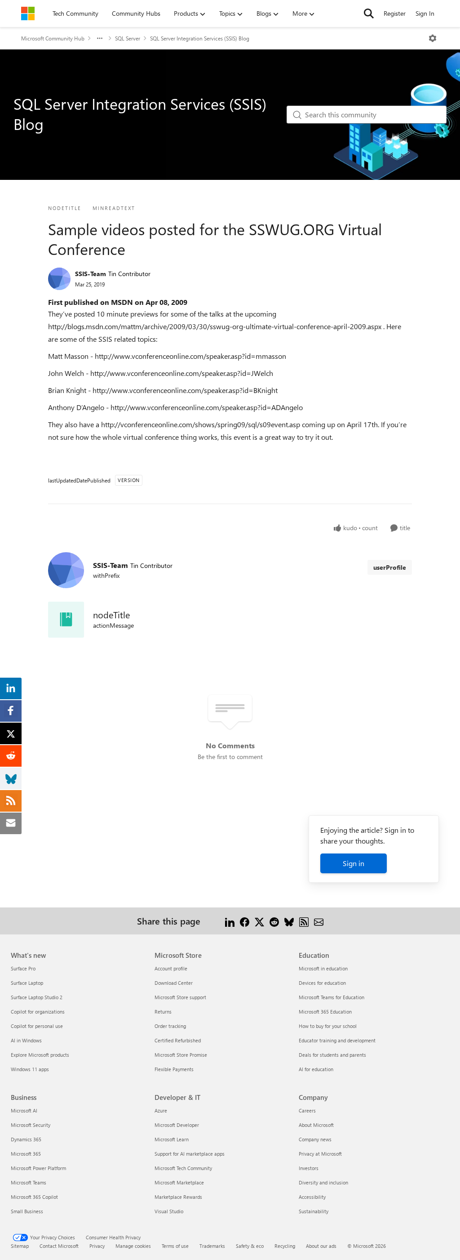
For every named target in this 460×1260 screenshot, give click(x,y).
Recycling (284, 1245)
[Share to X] (259, 920)
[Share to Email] (318, 920)
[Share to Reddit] (274, 920)
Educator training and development (337, 1040)
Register (395, 13)
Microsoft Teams (28, 1182)
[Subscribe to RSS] (304, 920)
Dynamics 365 (26, 1139)
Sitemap (20, 1245)
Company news (315, 1139)
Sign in (353, 863)
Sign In (425, 13)
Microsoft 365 (26, 1153)
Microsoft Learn (172, 1139)
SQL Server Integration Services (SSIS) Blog (199, 38)
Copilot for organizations (38, 1011)
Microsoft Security (30, 1124)
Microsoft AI (24, 1110)
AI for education (316, 1069)
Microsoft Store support (180, 997)
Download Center (174, 982)
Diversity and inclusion (323, 1182)
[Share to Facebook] (244, 920)
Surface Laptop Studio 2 (36, 997)
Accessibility (312, 1196)
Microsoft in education (323, 968)
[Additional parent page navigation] (99, 38)
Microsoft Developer (177, 1124)
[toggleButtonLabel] (432, 38)
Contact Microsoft (59, 1245)
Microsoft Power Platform (38, 1168)
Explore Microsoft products (40, 1054)
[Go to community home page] (28, 13)
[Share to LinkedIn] (229, 920)
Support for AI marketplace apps (190, 1153)
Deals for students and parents (332, 1054)
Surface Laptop (27, 982)
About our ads (321, 1245)
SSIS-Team (90, 273)
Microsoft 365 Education (325, 1011)
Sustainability (313, 1211)
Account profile (171, 968)
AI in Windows (26, 1040)
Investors (308, 1168)
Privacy (97, 1245)
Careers (307, 1110)
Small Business (27, 1211)
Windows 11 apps (30, 1069)
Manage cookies (133, 1245)
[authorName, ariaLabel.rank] (59, 279)
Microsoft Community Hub (52, 38)
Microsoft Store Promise (181, 1054)
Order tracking (170, 1026)
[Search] (368, 13)
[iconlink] (66, 620)
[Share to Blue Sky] (289, 920)
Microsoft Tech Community (183, 1168)
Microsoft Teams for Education (331, 997)
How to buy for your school (328, 1026)
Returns (163, 1011)
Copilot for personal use (37, 1026)
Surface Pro (23, 968)
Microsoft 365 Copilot (34, 1196)
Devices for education (322, 982)
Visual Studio (169, 1211)
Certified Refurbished (178, 1040)
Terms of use (175, 1245)
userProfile (389, 567)
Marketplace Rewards (178, 1196)
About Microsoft (316, 1124)
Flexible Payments (174, 1069)
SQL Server (127, 38)
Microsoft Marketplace (179, 1182)
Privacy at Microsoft (320, 1153)
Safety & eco (250, 1245)
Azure (161, 1110)
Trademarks (212, 1245)
